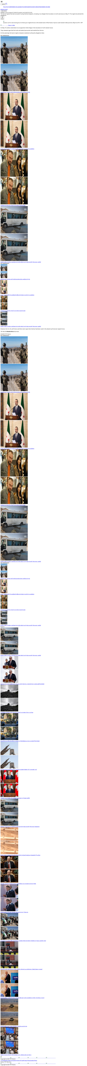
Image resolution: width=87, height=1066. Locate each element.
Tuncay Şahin (11, 25)
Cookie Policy (33, 1060)
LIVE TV (3, 4)
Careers (14, 1060)
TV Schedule (4, 1060)
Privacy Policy (26, 1060)
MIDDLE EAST (4, 9)
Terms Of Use (19, 1060)
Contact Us (9, 1060)
